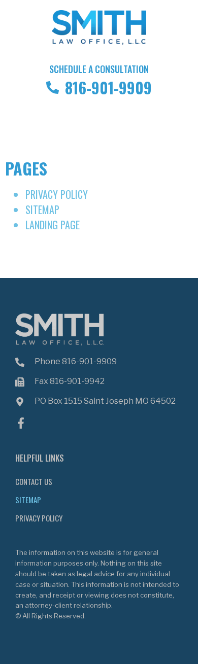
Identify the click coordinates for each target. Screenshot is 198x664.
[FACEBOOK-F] (20, 423)
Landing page (52, 224)
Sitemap (42, 209)
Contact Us (33, 481)
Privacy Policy (56, 194)
